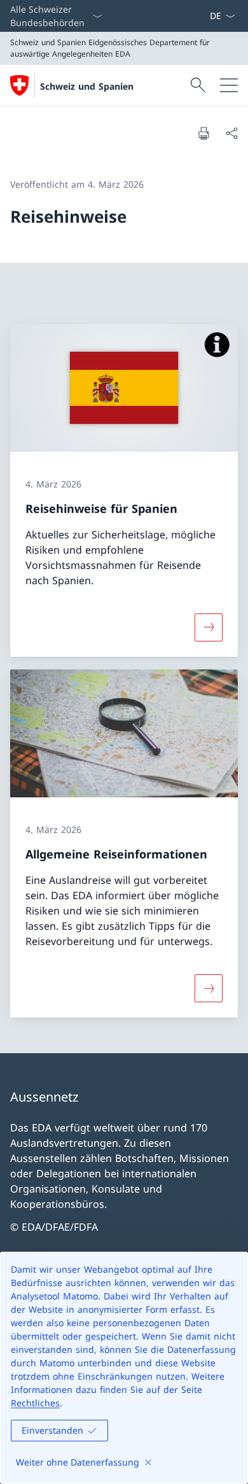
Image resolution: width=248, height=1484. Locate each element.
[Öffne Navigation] (229, 85)
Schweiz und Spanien (87, 86)
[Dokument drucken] (203, 133)
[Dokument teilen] (231, 133)
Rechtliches (35, 1403)
